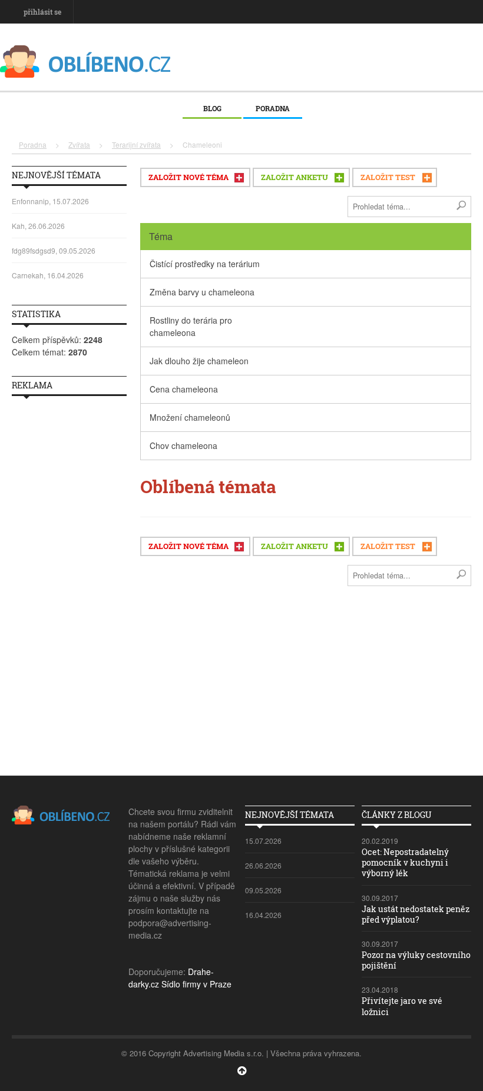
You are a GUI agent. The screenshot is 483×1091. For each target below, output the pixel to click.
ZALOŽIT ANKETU (294, 177)
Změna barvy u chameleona (202, 292)
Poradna (273, 108)
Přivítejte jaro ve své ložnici (402, 1006)
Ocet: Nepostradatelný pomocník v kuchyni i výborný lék (405, 862)
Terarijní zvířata (136, 144)
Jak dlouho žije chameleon (199, 361)
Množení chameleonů (190, 417)
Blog (212, 108)
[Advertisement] (69, 581)
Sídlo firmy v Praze (196, 984)
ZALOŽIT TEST (387, 177)
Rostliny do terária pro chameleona (191, 326)
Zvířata (79, 144)
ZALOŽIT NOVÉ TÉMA (188, 177)
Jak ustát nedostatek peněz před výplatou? (415, 914)
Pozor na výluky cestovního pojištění (416, 960)
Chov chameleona (183, 445)
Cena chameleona (184, 389)
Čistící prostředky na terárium (205, 264)
